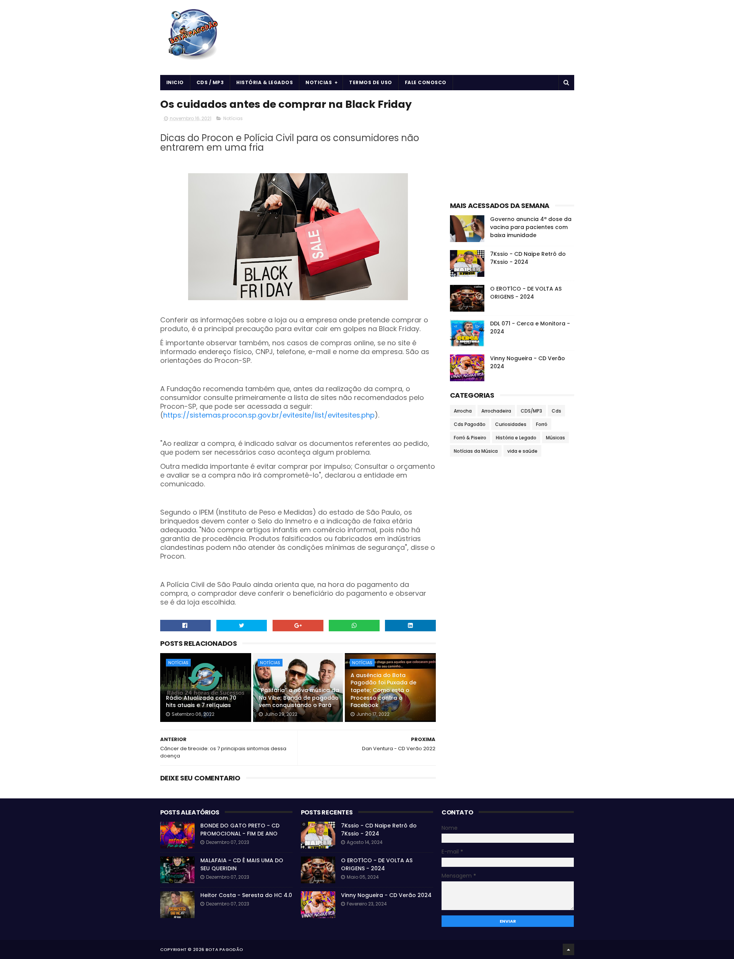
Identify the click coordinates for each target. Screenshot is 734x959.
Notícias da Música (476, 451)
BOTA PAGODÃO (225, 949)
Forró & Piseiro (470, 437)
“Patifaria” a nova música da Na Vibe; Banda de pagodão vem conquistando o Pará (299, 697)
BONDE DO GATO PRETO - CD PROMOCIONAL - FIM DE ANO (239, 829)
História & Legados (264, 82)
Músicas (555, 437)
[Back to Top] (568, 949)
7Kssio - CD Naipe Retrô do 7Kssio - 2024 (528, 258)
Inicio (175, 82)
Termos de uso (370, 82)
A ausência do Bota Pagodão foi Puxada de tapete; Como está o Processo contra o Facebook (383, 690)
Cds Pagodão (470, 424)
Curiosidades (510, 424)
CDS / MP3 (210, 82)
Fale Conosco (426, 82)
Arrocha (463, 411)
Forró (541, 424)
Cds (556, 411)
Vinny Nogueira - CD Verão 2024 (386, 895)
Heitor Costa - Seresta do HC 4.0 (246, 895)
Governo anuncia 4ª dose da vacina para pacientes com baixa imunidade (531, 227)
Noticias (318, 82)
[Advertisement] (512, 144)
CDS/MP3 (531, 411)
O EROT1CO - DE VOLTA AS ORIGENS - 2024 (526, 293)
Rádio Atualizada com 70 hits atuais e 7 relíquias (201, 701)
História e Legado (516, 437)
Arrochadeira (496, 411)
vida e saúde (522, 451)
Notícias (233, 118)
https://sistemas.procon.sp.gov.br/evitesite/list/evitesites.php (269, 415)
